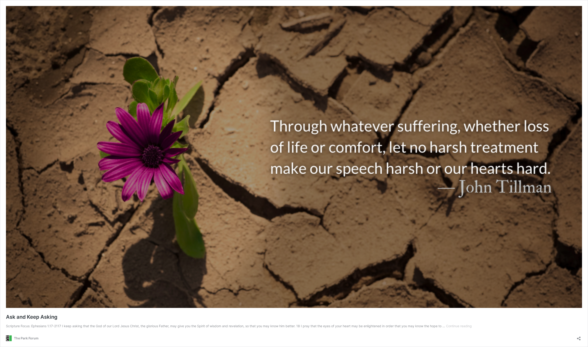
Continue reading (459, 326)
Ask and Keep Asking (31, 317)
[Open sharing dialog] (579, 337)
